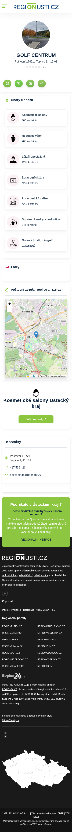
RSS (53, 610)
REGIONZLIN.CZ (46, 646)
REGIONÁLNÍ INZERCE (36, 539)
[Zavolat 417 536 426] (19, 84)
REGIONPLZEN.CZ (12, 626)
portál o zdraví (27, 715)
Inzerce (6, 610)
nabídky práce (41, 575)
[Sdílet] (42, 84)
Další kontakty (35, 419)
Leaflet (32, 375)
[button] (36, 334)
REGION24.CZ (44, 666)
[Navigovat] (7, 84)
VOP (67, 813)
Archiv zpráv (42, 610)
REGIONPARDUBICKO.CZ (51, 626)
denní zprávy (14, 570)
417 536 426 (18, 467)
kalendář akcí (26, 575)
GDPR (61, 813)
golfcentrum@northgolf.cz (26, 474)
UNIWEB (28, 694)
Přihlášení (16, 610)
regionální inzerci (52, 580)
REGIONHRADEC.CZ (13, 666)
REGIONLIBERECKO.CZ (15, 659)
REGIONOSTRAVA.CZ (49, 659)
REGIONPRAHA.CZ (12, 646)
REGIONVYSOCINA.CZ (49, 633)
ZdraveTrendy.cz (10, 720)
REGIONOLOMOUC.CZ (49, 653)
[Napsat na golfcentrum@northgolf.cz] (30, 84)
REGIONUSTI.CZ (11, 653)
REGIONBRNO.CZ (46, 639)
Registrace (28, 610)
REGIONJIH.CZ (10, 639)
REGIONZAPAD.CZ (12, 633)
